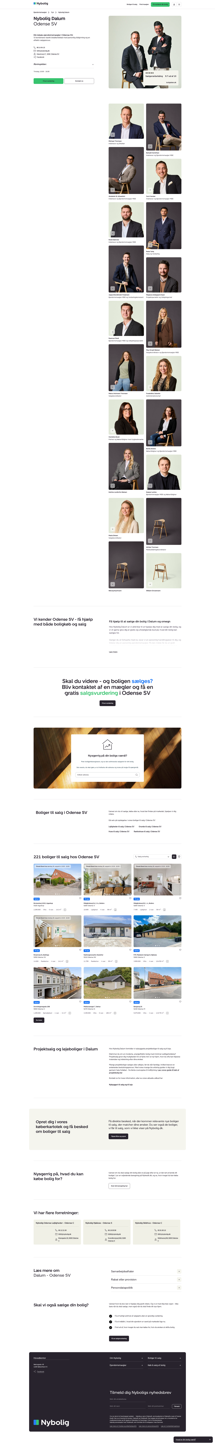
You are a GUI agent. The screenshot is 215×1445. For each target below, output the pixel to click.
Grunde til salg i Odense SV (150, 827)
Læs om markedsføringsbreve (170, 1426)
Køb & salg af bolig (156, 1365)
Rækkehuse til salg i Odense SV (147, 831)
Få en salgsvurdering (119, 1339)
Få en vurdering (48, 81)
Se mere (39, 1020)
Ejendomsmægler (40, 12)
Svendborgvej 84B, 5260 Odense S (117, 1239)
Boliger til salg (154, 1358)
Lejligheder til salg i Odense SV (121, 827)
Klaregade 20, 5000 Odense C (68, 1239)
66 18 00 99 (112, 1230)
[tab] (55, 894)
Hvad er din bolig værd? (186, 1440)
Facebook (40, 57)
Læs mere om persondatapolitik (149, 1426)
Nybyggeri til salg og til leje (121, 1085)
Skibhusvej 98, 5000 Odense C (168, 1239)
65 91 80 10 (162, 1230)
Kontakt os (79, 81)
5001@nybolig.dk (164, 1234)
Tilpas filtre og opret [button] (118, 1136)
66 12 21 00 (62, 1230)
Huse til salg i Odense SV (119, 831)
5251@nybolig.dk (43, 51)
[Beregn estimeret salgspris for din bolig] (136, 774)
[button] (113, 652)
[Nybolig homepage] (51, 1423)
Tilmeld (177, 1406)
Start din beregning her (119, 1186)
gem (80, 898)
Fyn (52, 12)
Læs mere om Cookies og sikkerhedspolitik (123, 1426)
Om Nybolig (115, 1358)
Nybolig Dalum (63, 12)
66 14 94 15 (41, 47)
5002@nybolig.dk (64, 1234)
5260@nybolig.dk (114, 1234)
